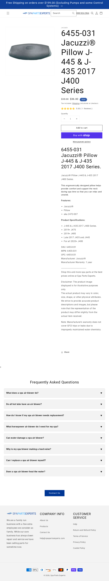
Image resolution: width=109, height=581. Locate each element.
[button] (8, 13)
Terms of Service (80, 536)
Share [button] (66, 352)
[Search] (73, 13)
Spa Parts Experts (58, 575)
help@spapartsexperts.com (52, 538)
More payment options (82, 142)
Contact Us (54, 493)
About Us (44, 520)
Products (44, 526)
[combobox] (63, 13)
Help (75, 524)
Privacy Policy (79, 542)
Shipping (75, 103)
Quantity (64, 114)
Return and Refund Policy (84, 530)
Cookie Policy (79, 548)
